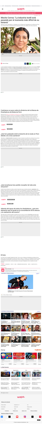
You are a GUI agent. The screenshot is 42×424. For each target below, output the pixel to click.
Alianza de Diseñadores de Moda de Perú (13, 114)
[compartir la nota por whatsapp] (30, 64)
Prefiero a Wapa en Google (7, 294)
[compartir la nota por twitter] (28, 64)
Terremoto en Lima (15, 5)
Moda (15, 264)
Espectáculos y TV (16, 404)
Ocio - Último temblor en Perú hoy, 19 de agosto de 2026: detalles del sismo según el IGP (20, 13)
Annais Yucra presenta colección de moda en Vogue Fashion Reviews (27, 199)
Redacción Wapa (5, 63)
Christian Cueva (21, 5)
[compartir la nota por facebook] (25, 64)
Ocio (27, 404)
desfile (29, 264)
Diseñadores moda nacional (22, 264)
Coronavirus (7, 264)
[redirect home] (21, 397)
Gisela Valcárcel (28, 5)
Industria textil (34, 264)
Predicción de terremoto (36, 5)
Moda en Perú (3, 265)
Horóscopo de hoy (8, 5)
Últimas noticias (3, 404)
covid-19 (12, 264)
